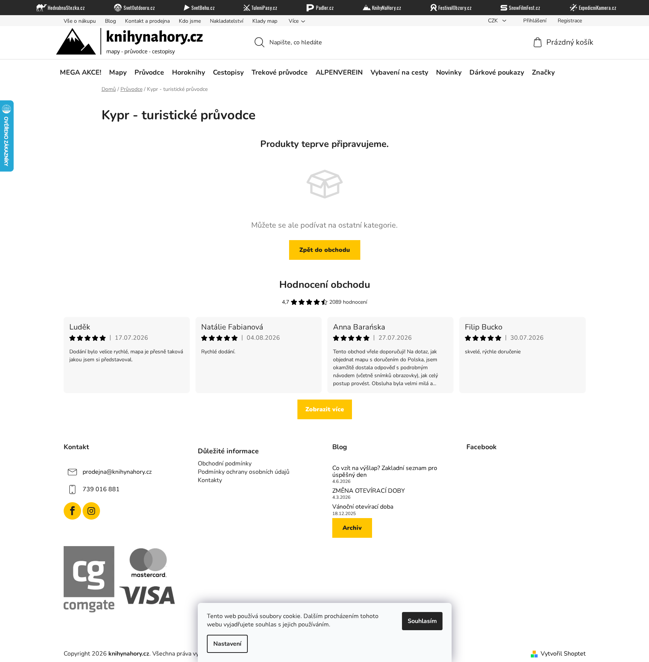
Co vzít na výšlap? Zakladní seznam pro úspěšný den (384, 471)
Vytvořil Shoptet (563, 654)
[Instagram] (91, 511)
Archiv (352, 528)
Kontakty (210, 480)
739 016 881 (101, 489)
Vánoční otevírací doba (362, 507)
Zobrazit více (324, 409)
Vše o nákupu (80, 21)
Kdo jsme (190, 21)
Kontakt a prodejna (147, 21)
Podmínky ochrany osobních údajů (243, 472)
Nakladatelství (226, 21)
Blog (110, 21)
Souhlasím (422, 621)
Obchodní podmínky (225, 463)
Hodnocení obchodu (324, 284)
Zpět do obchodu (324, 250)
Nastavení (227, 644)
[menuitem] (80, 72)
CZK (493, 20)
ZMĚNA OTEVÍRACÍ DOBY (368, 491)
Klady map (264, 21)
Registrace (570, 20)
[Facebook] (72, 511)
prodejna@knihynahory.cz (117, 472)
